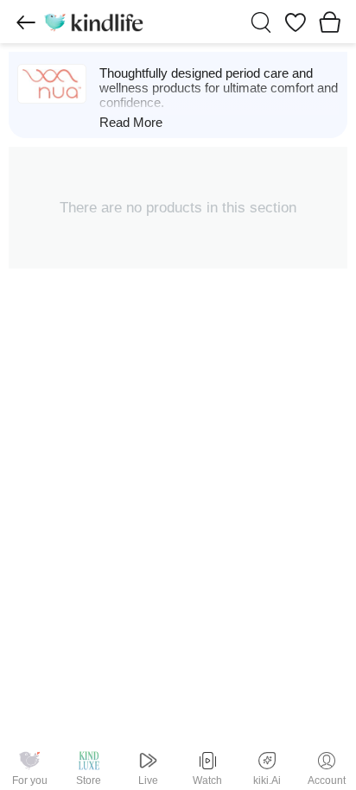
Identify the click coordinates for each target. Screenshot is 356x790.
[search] (261, 22)
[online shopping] (93, 21)
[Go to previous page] (26, 22)
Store (88, 780)
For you (30, 780)
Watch (207, 780)
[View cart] (330, 21)
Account (327, 780)
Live (148, 780)
